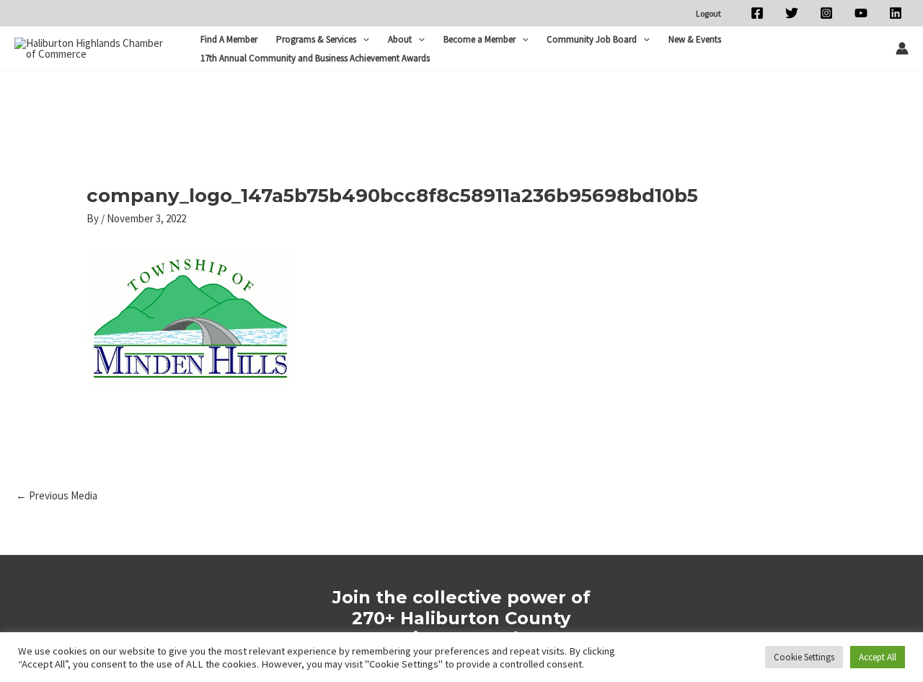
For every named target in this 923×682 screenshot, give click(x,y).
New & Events (694, 39)
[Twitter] (792, 13)
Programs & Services (316, 39)
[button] (362, 39)
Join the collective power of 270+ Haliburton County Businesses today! (461, 618)
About (400, 39)
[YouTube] (861, 13)
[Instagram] (826, 13)
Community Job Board (592, 39)
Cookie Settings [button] (804, 657)
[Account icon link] (902, 48)
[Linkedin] (896, 13)
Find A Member (228, 39)
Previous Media (56, 495)
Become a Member (479, 39)
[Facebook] (757, 13)
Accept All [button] (877, 657)
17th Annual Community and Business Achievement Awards (315, 58)
